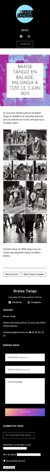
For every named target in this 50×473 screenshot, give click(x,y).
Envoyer (25, 412)
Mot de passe (9, 454)
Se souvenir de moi (15, 460)
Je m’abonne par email (18, 435)
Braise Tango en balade (34, 274)
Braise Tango (25, 291)
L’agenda (25, 44)
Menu (25, 30)
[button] (14, 137)
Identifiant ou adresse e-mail (17, 444)
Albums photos (11, 274)
